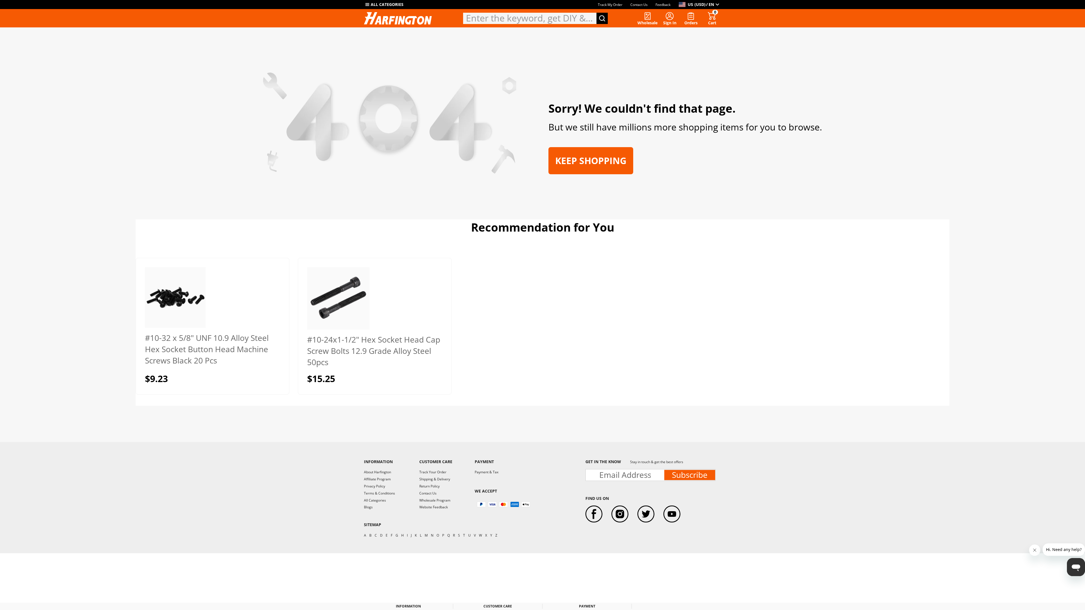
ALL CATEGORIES (387, 4)
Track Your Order (432, 472)
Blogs (368, 507)
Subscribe (690, 475)
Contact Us (639, 4)
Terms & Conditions (379, 493)
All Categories (375, 500)
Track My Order (610, 4)
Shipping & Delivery (434, 479)
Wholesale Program (434, 500)
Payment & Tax (486, 472)
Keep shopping (590, 160)
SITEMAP (372, 524)
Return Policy (429, 486)
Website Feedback (433, 507)
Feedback (663, 4)
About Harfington (377, 472)
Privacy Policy (374, 486)
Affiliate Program (377, 479)
